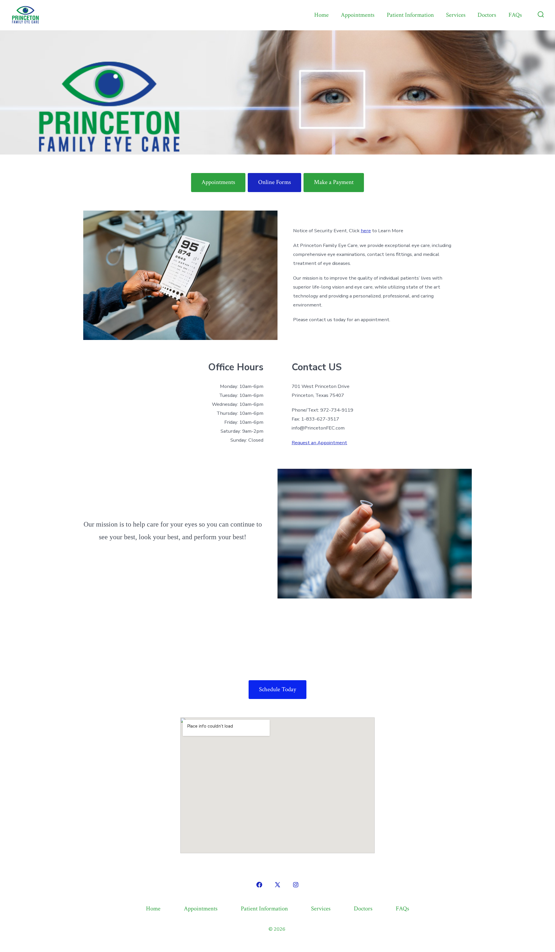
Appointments (357, 15)
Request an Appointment (319, 442)
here (366, 230)
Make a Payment (334, 182)
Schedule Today (277, 689)
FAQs (515, 15)
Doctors (487, 15)
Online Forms (274, 182)
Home (321, 15)
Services (455, 15)
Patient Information (410, 15)
